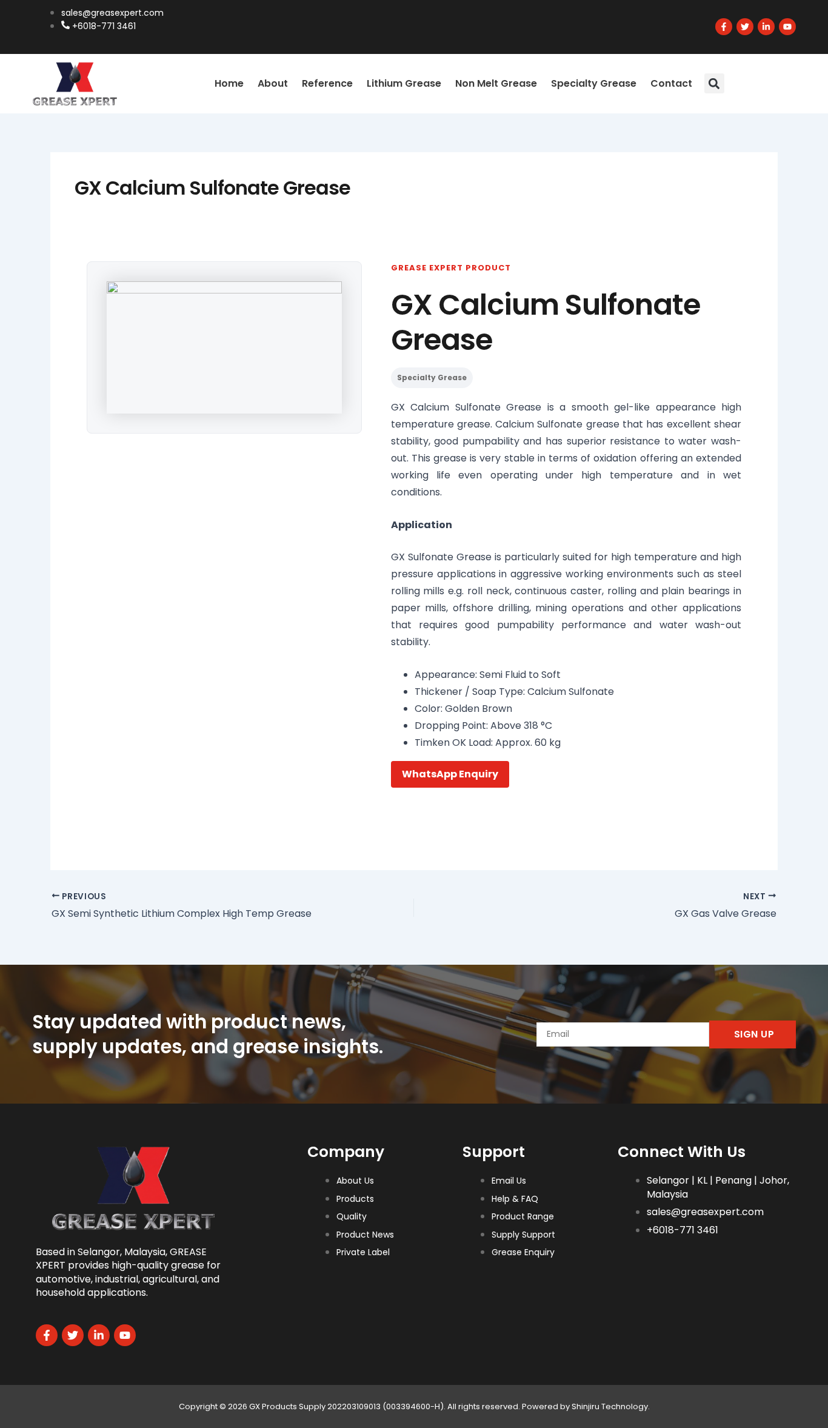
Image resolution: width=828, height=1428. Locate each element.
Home (229, 83)
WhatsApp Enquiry (450, 774)
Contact (671, 83)
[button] (714, 83)
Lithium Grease (404, 83)
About (273, 83)
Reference (327, 83)
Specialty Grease (593, 83)
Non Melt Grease (496, 83)
